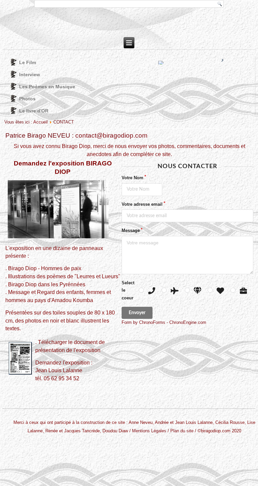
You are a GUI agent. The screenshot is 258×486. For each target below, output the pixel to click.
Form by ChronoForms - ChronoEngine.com (164, 322)
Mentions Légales (149, 430)
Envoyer (137, 312)
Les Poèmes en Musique (47, 86)
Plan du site (182, 430)
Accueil (40, 122)
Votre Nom (132, 177)
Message (131, 230)
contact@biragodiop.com (111, 135)
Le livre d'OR (33, 110)
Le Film (27, 62)
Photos (27, 98)
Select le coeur (128, 290)
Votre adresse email (142, 204)
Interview (29, 74)
